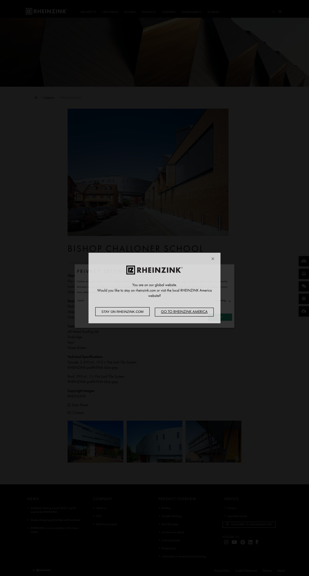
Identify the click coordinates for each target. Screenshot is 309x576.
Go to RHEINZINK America (184, 312)
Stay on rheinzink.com (122, 311)
